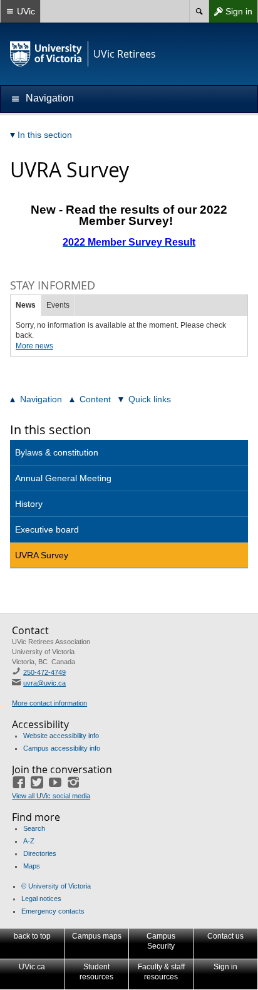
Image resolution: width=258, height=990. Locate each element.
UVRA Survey (41, 555)
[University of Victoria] (46, 53)
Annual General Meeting (63, 478)
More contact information (49, 703)
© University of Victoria (56, 886)
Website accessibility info (61, 735)
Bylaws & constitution (56, 452)
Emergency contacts (53, 911)
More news (34, 345)
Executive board (47, 529)
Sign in (230, 14)
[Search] (199, 11)
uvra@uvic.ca (44, 683)
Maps (31, 866)
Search (34, 828)
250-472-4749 (44, 672)
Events (58, 305)
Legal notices (41, 898)
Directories (39, 853)
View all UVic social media (51, 796)
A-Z (28, 841)
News (26, 305)
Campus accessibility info (61, 748)
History (29, 504)
